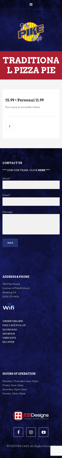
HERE (41, 170)
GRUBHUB (8, 333)
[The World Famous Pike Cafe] (31, 25)
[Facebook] (18, 432)
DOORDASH (9, 329)
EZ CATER (8, 342)
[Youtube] (43, 432)
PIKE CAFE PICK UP (14, 325)
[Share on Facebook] (9, 126)
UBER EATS (9, 338)
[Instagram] (31, 432)
